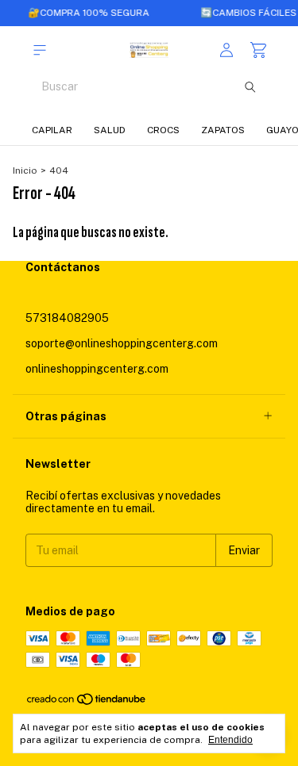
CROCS (163, 130)
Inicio (25, 170)
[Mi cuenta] (226, 50)
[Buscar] (250, 86)
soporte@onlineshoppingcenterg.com (121, 343)
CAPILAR (52, 130)
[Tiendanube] (87, 702)
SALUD (110, 130)
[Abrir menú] (40, 50)
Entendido (230, 739)
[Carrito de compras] (258, 50)
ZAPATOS (223, 130)
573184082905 (67, 318)
